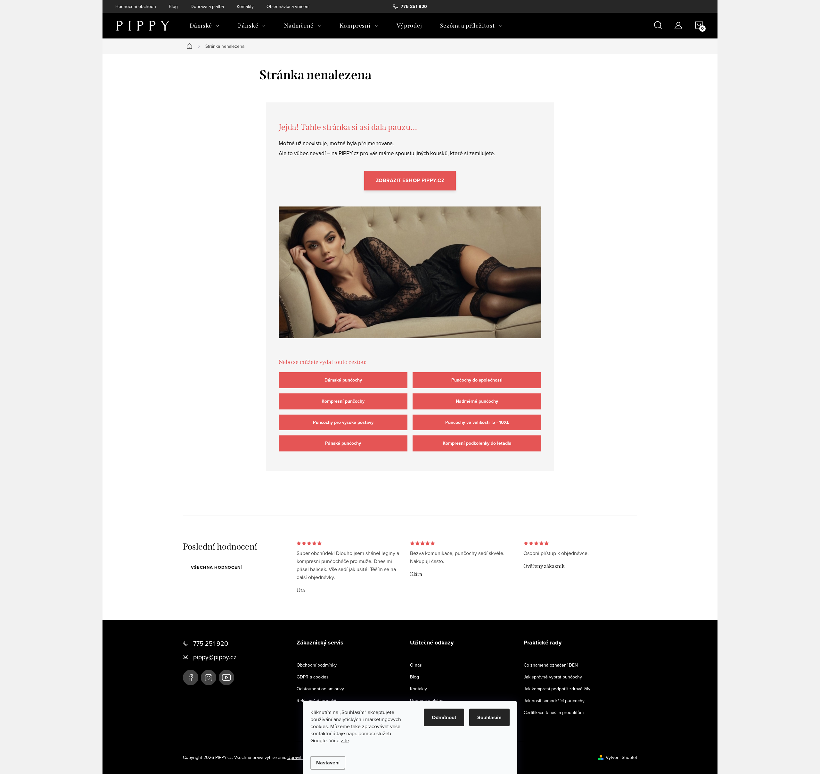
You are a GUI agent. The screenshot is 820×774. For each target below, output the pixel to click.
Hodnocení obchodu (135, 6)
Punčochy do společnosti (477, 380)
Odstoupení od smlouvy (320, 689)
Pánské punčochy (343, 443)
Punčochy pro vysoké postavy (343, 422)
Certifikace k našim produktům (554, 712)
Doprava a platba (207, 6)
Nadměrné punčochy (477, 401)
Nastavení (328, 762)
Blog (173, 6)
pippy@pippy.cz (214, 656)
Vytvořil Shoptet (621, 757)
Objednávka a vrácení (287, 6)
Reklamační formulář (317, 700)
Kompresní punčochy (343, 401)
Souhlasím (489, 717)
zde (345, 740)
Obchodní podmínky (317, 665)
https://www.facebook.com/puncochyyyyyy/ (190, 677)
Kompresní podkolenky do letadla (477, 443)
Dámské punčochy (343, 380)
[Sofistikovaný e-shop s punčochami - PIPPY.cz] (410, 278)
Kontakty (245, 6)
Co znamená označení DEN (551, 665)
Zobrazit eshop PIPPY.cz (410, 180)
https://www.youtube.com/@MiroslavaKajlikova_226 (226, 677)
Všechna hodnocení (216, 567)
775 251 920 (210, 643)
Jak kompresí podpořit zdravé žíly (557, 689)
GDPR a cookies (313, 677)
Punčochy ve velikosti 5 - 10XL (477, 422)
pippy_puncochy (208, 677)
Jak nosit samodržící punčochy (554, 700)
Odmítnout (444, 717)
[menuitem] (205, 25)
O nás (416, 665)
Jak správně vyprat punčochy (553, 677)
